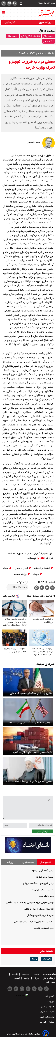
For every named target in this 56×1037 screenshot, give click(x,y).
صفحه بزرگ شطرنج (45, 877)
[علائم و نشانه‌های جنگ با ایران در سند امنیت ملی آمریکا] (28, 712)
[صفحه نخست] (20, 3)
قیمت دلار (49, 36)
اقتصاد (14, 974)
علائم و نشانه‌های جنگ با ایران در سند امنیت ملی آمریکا (29, 723)
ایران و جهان (21, 568)
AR (9, 3)
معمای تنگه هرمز (46, 896)
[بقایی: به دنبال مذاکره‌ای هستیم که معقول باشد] (28, 682)
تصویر (17, 978)
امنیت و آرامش (42, 568)
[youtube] (9, 988)
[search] (3, 3)
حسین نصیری (34, 142)
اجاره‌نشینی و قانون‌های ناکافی (40, 915)
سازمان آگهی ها (47, 1022)
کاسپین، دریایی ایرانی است (41, 889)
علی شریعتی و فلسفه (44, 928)
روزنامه (10, 862)
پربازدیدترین (28, 862)
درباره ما (51, 1001)
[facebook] (42, 588)
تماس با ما (50, 996)
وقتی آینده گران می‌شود (43, 870)
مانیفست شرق (47, 1011)
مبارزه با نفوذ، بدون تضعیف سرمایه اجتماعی (34, 921)
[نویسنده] (48, 149)
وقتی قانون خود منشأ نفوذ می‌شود (38, 883)
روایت (26, 978)
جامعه (36, 974)
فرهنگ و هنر (49, 978)
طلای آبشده (46, 958)
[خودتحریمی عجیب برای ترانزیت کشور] (28, 741)
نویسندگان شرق (47, 1017)
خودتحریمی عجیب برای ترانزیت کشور (32, 752)
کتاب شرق (10, 22)
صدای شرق (50, 982)
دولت (36, 574)
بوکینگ (34, 958)
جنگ (6, 568)
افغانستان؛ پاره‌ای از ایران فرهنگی (39, 909)
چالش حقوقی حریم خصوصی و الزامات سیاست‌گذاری (30, 902)
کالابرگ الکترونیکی (30, 36)
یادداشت (49, 53)
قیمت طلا (12, 36)
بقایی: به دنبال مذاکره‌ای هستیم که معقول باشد (30, 693)
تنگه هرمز (49, 41)
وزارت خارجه (20, 574)
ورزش (36, 978)
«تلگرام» (40, 558)
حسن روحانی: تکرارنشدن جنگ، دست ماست (29, 781)
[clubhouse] (16, 988)
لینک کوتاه (22, 582)
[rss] (46, 988)
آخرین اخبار (46, 862)
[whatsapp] (36, 587)
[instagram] (40, 988)
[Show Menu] (3, 11)
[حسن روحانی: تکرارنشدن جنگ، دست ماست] (28, 771)
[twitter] (47, 588)
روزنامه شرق (45, 22)
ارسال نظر (43, 831)
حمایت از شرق (48, 1006)
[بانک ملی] (28, 852)
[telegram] (52, 588)
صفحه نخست (49, 974)
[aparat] (22, 988)
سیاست (25, 974)
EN (14, 3)
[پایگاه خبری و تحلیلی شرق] (46, 13)
